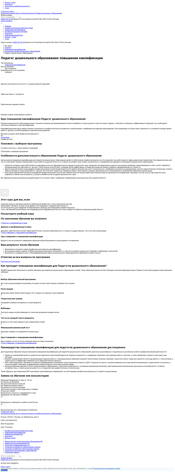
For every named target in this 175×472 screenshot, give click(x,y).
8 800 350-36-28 (7, 19)
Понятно (4, 470)
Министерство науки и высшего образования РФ (24, 441)
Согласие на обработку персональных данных (22, 447)
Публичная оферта (12, 452)
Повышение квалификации (15, 30)
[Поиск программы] (20, 17)
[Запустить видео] (5, 192)
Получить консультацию (10, 261)
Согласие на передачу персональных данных (22, 449)
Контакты (9, 4)
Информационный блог (14, 35)
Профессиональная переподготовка (19, 28)
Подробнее (5, 137)
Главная (8, 26)
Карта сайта (5, 467)
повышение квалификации (15, 65)
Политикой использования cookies (106, 468)
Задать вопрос (6, 21)
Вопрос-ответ (10, 2)
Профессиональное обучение (16, 31)
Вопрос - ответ (11, 37)
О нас (7, 8)
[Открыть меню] (1, 23)
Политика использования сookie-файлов (21, 450)
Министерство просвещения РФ (17, 443)
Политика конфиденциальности (17, 6)
